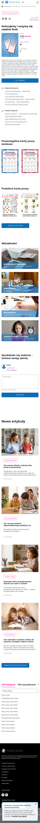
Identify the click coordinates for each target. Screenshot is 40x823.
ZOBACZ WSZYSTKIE (15, 226)
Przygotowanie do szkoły (10, 718)
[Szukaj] (22, 2)
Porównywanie (10, 102)
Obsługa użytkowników (9, 769)
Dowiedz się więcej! (19, 816)
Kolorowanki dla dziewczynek (14, 99)
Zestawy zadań (30, 99)
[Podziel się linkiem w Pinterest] (6, 19)
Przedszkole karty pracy (10, 698)
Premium (4, 774)
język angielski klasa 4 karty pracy (15, 119)
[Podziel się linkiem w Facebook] (3, 19)
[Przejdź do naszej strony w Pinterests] (6, 794)
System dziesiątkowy (23, 102)
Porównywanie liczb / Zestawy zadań (16, 104)
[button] (3, 161)
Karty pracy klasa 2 (8, 725)
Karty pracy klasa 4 (8, 731)
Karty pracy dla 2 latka (10, 702)
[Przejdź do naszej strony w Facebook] (3, 794)
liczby (8, 71)
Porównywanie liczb (10, 13)
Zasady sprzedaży (7, 780)
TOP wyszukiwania (27, 685)
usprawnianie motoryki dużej (28, 114)
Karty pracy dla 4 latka (10, 708)
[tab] (9, 685)
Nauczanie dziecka (10, 460)
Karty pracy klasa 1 (8, 721)
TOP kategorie (8, 685)
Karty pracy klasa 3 (8, 728)
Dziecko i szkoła (10, 576)
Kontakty (4, 777)
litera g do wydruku (11, 114)
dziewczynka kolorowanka (13, 116)
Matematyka (26, 91)
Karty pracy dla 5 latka (10, 711)
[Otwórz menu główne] (3, 2)
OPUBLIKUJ (20, 395)
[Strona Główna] (13, 2)
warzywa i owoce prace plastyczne (16, 122)
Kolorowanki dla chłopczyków (14, 96)
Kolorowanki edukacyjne (13, 91)
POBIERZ (21, 80)
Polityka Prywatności (8, 763)
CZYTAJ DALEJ (8, 479)
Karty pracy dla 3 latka (10, 705)
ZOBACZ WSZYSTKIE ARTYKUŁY (15, 665)
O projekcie (5, 772)
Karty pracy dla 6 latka (10, 715)
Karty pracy (6, 695)
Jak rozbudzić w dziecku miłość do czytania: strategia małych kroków (19, 641)
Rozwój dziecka (9, 634)
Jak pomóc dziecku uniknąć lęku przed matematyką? (18, 466)
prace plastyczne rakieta (12, 124)
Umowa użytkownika (8, 766)
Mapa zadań (5, 783)
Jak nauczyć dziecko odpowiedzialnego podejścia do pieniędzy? (17, 525)
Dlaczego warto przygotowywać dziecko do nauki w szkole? (17, 583)
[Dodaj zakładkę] (9, 19)
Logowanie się (37, 2)
